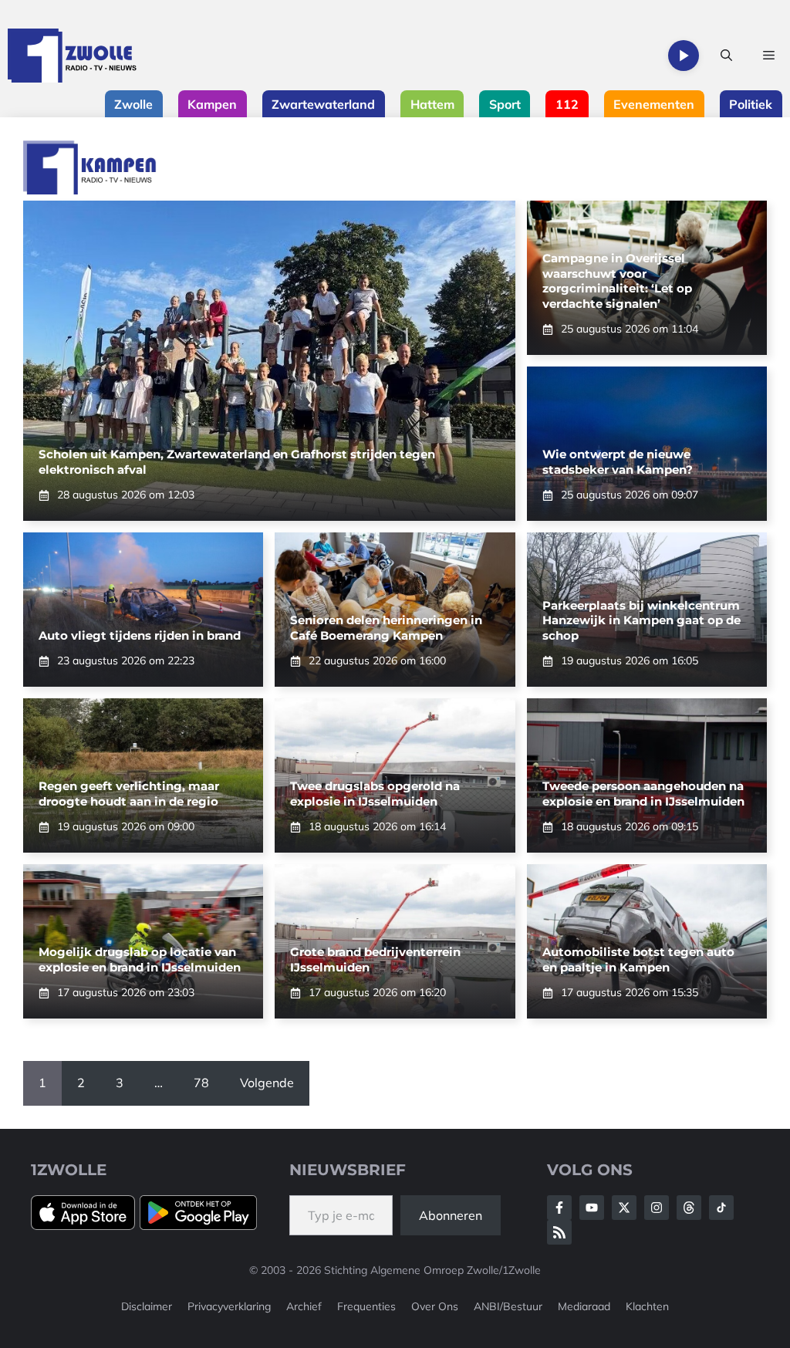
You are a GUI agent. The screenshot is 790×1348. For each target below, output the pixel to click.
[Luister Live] (683, 55)
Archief (304, 1306)
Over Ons (434, 1306)
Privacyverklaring (229, 1306)
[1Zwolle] (72, 55)
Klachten (647, 1306)
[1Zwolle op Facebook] (559, 1207)
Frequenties (366, 1306)
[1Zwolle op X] (624, 1207)
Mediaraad (584, 1306)
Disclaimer (146, 1306)
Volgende (267, 1082)
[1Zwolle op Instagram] (656, 1207)
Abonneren (450, 1215)
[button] (726, 55)
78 (201, 1082)
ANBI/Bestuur (508, 1306)
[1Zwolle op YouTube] (721, 1207)
